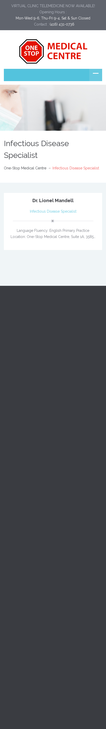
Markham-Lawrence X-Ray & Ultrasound (37, 405)
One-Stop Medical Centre (25, 168)
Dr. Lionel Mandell (53, 200)
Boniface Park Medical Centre (28, 382)
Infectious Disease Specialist (53, 211)
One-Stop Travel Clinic (22, 394)
